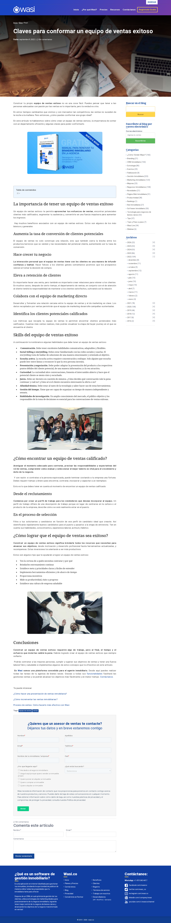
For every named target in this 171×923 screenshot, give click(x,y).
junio (130, 281)
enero (130, 299)
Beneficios (97, 880)
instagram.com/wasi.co (138, 893)
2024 (129, 249)
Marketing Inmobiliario (136, 180)
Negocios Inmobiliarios (136, 187)
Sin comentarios (45, 39)
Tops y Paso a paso (135, 222)
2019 (129, 310)
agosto (131, 274)
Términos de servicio (101, 890)
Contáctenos (70, 887)
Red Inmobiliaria (133, 205)
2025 (129, 246)
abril (130, 288)
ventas (35, 711)
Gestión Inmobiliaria (135, 176)
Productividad (132, 198)
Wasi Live (131, 225)
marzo (131, 292)
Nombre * (17, 830)
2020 (129, 307)
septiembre (133, 270)
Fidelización (132, 173)
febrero (131, 296)
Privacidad (69, 894)
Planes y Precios (71, 883)
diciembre (132, 260)
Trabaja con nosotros (101, 894)
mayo (130, 285)
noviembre (132, 263)
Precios (103, 9)
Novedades (131, 190)
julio (130, 278)
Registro (96, 887)
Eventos (130, 169)
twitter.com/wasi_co (137, 889)
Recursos (115, 9)
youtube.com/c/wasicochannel (141, 902)
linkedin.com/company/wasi (140, 898)
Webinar (130, 229)
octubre (131, 267)
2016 (129, 321)
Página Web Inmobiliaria (137, 194)
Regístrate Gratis (147, 9)
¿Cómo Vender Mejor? (136, 155)
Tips (129, 218)
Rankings (131, 201)
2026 (129, 242)
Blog (21, 23)
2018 (129, 314)
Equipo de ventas (25, 711)
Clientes (96, 883)
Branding (130, 158)
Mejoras (130, 183)
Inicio (76, 9)
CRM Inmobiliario (134, 162)
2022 (129, 257)
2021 (129, 303)
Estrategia (131, 166)
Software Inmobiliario (136, 208)
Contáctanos (129, 9)
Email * (69, 830)
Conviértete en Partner (74, 897)
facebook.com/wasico (138, 885)
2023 (129, 253)
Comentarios (18, 839)
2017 (129, 317)
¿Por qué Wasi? (89, 9)
